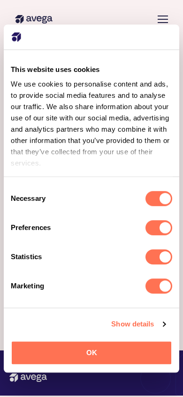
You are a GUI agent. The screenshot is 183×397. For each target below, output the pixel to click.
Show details (132, 324)
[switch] (158, 227)
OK (91, 353)
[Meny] (163, 19)
